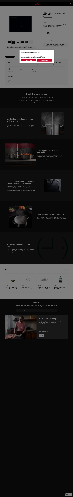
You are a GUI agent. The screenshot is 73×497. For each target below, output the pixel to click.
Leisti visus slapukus (44, 60)
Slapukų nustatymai (29, 60)
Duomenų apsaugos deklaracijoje (41, 57)
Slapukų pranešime (35, 57)
